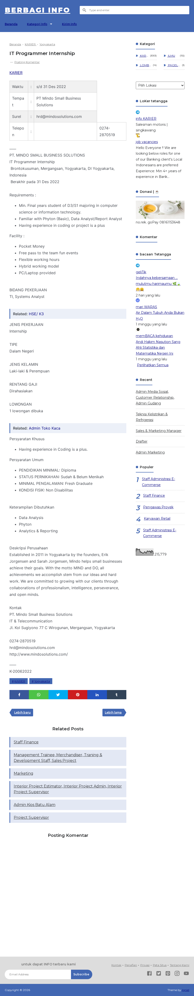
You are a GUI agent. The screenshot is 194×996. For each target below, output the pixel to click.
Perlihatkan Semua (152, 365)
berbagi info (37, 10)
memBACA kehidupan (154, 336)
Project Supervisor (31, 817)
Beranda (11, 24)
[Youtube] (186, 974)
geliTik (141, 272)
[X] (159, 974)
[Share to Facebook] (19, 694)
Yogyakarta (42, 681)
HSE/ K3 (36, 313)
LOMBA (145, 65)
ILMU (171, 55)
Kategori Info (37, 24)
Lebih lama (113, 712)
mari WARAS (146, 307)
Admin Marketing (150, 452)
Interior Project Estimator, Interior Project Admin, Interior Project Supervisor (68, 789)
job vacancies (147, 142)
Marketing (23, 773)
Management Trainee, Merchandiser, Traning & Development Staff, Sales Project (58, 758)
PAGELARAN (173, 65)
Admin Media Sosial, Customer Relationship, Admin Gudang (155, 397)
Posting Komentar (27, 62)
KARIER (15, 72)
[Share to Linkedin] (97, 694)
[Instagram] (177, 974)
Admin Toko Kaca (44, 428)
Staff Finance (26, 742)
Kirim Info (69, 24)
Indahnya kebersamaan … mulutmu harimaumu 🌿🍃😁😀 (158, 284)
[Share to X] (58, 694)
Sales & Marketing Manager (158, 431)
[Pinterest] (168, 974)
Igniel (185, 990)
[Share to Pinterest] (77, 694)
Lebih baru (22, 712)
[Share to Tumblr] (116, 694)
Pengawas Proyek (158, 507)
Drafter (141, 441)
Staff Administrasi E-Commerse (158, 482)
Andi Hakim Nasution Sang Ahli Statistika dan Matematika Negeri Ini (158, 348)
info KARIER (146, 118)
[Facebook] (149, 974)
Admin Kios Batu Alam (34, 804)
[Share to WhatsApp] (38, 694)
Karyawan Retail (157, 518)
